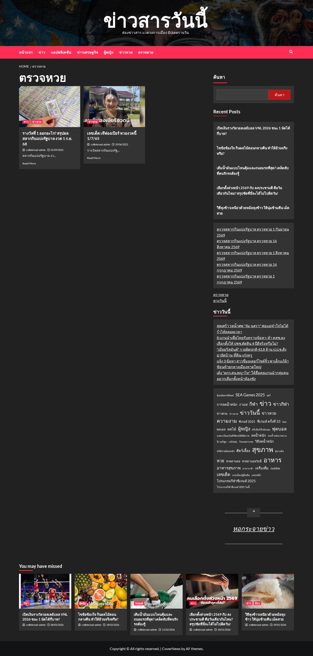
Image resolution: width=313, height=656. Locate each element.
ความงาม (227, 421)
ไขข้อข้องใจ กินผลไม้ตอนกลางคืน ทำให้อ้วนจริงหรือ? (252, 150)
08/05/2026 (57, 624)
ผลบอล (221, 429)
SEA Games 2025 (250, 394)
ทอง (284, 421)
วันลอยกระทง (246, 441)
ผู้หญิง (108, 52)
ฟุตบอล (279, 428)
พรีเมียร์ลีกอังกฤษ (261, 429)
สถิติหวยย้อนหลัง (225, 450)
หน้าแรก (26, 52)
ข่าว (41, 52)
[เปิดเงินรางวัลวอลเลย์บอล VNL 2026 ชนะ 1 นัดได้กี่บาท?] (45, 591)
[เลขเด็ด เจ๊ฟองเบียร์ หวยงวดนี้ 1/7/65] (114, 106)
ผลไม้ (232, 429)
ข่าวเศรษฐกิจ (87, 52)
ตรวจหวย (145, 52)
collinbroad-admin (36, 150)
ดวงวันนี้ (220, 300)
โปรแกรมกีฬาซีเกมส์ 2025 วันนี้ (233, 486)
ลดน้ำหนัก (258, 435)
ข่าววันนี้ (250, 412)
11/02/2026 (168, 629)
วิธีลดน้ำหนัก (264, 441)
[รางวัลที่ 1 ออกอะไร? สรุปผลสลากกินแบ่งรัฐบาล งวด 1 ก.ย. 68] (49, 106)
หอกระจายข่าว (253, 528)
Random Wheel (225, 395)
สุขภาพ (262, 449)
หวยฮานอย (233, 461)
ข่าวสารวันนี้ (155, 19)
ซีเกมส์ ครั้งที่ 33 (268, 421)
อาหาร (273, 460)
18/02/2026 (112, 624)
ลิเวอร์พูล (222, 441)
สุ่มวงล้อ (279, 450)
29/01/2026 (279, 624)
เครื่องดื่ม (262, 468)
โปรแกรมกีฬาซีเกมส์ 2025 (236, 481)
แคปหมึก (256, 475)
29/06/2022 (121, 144)
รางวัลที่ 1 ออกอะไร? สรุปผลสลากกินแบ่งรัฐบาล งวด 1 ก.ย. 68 (47, 139)
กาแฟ (243, 404)
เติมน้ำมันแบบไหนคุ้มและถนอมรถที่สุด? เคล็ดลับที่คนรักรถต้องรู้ (253, 170)
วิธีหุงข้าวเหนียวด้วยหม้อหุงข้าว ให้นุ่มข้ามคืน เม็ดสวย (253, 210)
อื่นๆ (257, 603)
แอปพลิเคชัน (61, 52)
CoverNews (171, 648)
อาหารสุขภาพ (229, 467)
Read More (29, 163)
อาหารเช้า (247, 468)
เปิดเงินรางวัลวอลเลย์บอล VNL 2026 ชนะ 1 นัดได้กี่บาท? (253, 131)
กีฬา (253, 404)
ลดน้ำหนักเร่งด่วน (277, 435)
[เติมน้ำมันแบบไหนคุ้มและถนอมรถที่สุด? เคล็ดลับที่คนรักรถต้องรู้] (156, 591)
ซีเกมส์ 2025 (247, 421)
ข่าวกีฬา (281, 404)
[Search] (291, 52)
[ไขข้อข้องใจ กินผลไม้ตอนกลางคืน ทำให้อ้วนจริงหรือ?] (101, 591)
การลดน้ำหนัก (227, 404)
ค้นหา (219, 77)
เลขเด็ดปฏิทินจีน (241, 475)
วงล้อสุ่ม (232, 441)
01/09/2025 (57, 149)
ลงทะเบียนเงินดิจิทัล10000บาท (233, 435)
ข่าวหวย (125, 52)
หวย (220, 460)
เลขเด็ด (223, 474)
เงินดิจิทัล (275, 468)
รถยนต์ (139, 603)
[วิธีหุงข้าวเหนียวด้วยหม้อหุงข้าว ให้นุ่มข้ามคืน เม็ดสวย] (268, 591)
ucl (268, 395)
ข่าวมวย (233, 413)
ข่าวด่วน (222, 413)
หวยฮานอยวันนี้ (252, 461)
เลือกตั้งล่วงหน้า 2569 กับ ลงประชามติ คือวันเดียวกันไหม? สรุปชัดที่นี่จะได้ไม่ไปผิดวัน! (249, 190)
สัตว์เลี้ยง (243, 450)
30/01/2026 (224, 629)
